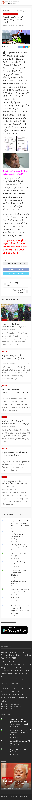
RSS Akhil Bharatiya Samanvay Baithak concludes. (16, 391)
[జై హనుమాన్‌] (6, 600)
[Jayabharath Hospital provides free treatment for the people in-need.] (6, 523)
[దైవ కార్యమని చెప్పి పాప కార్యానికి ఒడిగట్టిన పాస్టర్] (6, 547)
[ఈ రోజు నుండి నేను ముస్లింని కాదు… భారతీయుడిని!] (6, 591)
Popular (9, 514)
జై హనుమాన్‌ (15, 598)
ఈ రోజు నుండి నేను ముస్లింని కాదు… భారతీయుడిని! (20, 590)
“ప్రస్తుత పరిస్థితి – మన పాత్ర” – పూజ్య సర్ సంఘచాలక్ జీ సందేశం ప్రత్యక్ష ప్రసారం (15, 783)
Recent (24, 514)
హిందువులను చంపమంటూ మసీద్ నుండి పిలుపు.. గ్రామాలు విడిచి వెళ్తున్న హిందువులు (19, 535)
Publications (13, 14)
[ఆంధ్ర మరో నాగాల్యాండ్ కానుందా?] (6, 583)
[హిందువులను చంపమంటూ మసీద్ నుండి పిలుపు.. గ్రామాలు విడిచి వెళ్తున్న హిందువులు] (6, 534)
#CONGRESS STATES (8, 27)
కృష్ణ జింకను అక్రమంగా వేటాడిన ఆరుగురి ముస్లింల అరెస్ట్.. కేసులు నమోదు (14, 358)
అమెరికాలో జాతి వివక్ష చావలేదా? (18, 563)
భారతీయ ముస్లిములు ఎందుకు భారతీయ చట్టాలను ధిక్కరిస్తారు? (20, 572)
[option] (16, 776)
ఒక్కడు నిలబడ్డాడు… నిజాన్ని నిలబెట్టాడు (19, 554)
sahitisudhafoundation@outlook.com (13, 679)
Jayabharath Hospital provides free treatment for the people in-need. (20, 523)
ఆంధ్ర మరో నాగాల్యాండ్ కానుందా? (18, 582)
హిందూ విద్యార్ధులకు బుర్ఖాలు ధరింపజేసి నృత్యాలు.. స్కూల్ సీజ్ (14, 325)
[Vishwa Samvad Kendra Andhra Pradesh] (10, 3)
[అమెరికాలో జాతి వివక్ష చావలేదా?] (6, 564)
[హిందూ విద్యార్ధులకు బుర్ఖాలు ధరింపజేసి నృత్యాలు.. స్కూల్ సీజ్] (16, 312)
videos (10, 778)
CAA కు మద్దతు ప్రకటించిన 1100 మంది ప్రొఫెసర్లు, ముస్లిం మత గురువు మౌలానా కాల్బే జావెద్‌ (20, 609)
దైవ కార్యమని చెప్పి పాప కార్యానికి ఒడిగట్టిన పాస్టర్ (19, 546)
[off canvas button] (24, 2)
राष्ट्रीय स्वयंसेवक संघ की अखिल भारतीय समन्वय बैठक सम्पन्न (14, 453)
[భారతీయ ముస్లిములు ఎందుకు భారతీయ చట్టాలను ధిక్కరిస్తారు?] (6, 572)
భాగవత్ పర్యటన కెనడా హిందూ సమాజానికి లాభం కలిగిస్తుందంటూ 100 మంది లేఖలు (14, 484)
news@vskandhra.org (14, 708)
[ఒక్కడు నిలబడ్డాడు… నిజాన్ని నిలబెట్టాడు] (6, 555)
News (5, 14)
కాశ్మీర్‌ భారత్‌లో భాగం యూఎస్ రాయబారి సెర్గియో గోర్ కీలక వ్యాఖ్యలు (16, 422)
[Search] (28, 2)
